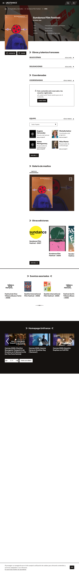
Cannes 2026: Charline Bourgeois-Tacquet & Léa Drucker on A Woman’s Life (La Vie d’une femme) (15, 351)
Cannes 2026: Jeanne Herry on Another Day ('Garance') (37, 350)
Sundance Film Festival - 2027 (35, 242)
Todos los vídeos (26, 360)
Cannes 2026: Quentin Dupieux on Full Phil (62, 349)
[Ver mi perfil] (74, 3)
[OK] (72, 567)
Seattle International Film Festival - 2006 (32, 295)
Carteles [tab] (34, 171)
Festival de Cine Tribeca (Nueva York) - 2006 (13, 296)
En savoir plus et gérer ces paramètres (15, 569)
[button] (70, 179)
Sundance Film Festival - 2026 (55, 255)
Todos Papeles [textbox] (35, 124)
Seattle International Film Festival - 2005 (52, 295)
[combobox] (43, 124)
